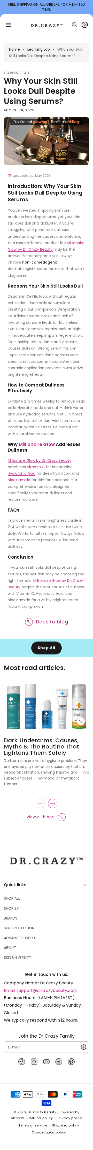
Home (14, 49)
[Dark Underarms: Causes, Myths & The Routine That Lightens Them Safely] (81, 721)
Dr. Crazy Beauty (42, 1112)
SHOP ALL (12, 898)
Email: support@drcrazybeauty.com (40, 990)
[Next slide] (52, 803)
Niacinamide (19, 479)
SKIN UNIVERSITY (17, 957)
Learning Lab (38, 49)
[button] (8, 25)
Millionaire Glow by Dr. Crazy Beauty (39, 460)
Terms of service (33, 1125)
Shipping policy (65, 1125)
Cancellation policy (49, 1132)
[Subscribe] (83, 1047)
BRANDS (10, 918)
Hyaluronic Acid (21, 473)
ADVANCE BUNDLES (20, 937)
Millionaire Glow (37, 444)
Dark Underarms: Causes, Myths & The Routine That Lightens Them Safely (41, 746)
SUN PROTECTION (19, 928)
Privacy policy (70, 1118)
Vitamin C (36, 466)
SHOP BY (11, 908)
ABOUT (10, 947)
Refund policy (41, 1118)
